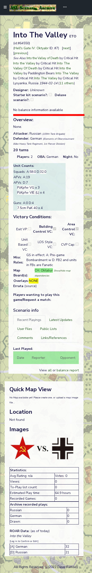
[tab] (29, 319)
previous (20, 53)
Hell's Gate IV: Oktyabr (31, 48)
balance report (68, 370)
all (50, 370)
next (66, 48)
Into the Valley (24, 63)
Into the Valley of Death (43, 58)
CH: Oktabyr (44, 270)
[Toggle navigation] (63, 7)
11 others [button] (66, 83)
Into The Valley (67, 73)
